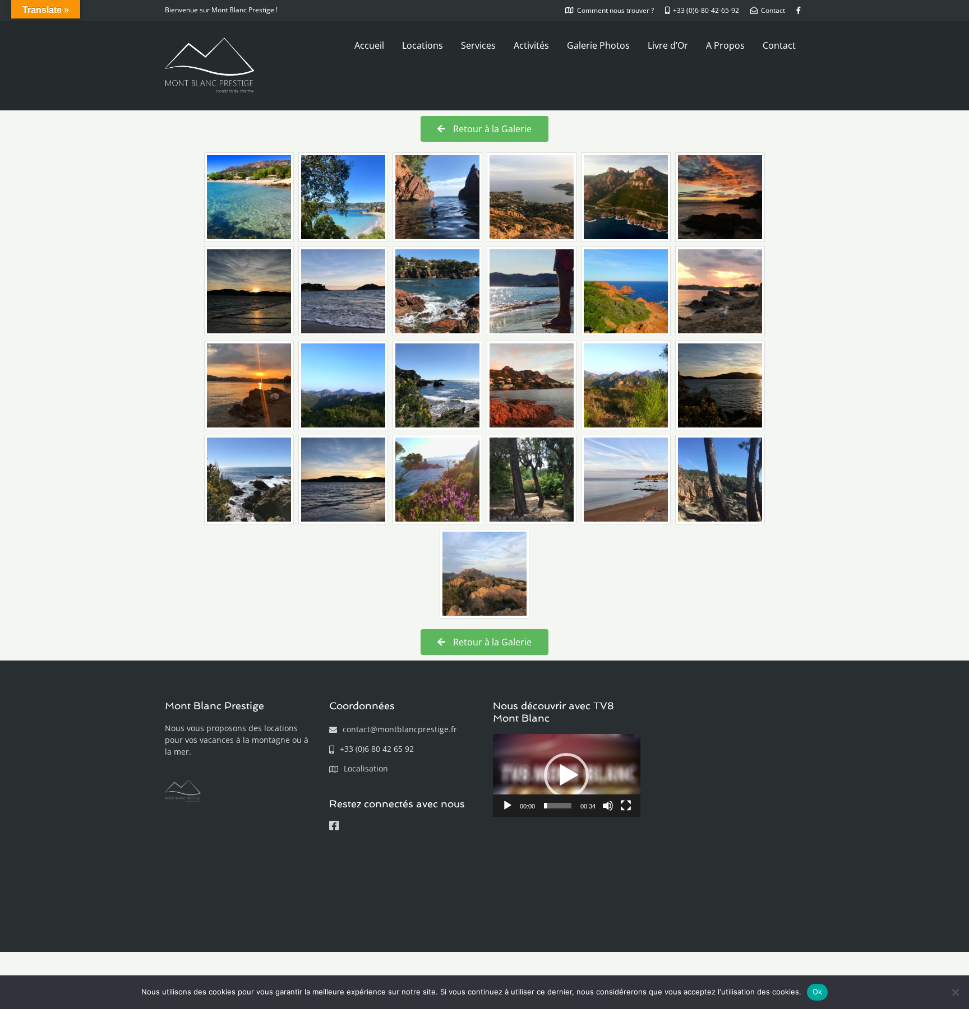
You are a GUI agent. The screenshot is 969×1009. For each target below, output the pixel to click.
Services (478, 45)
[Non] (955, 992)
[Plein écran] (625, 805)
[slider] (557, 805)
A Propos (725, 45)
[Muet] (607, 805)
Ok (818, 991)
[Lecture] (507, 805)
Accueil (369, 45)
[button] (566, 775)
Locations (422, 45)
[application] (566, 775)
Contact (779, 45)
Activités (531, 45)
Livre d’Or (668, 45)
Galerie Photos (598, 45)
